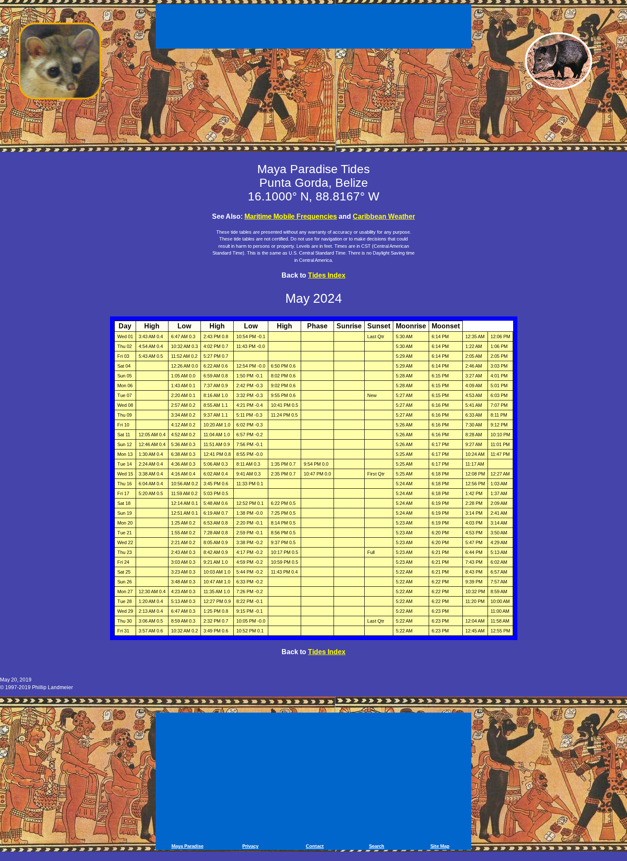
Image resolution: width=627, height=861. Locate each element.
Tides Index (326, 275)
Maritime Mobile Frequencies (290, 216)
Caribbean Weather (384, 216)
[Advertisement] (315, 25)
